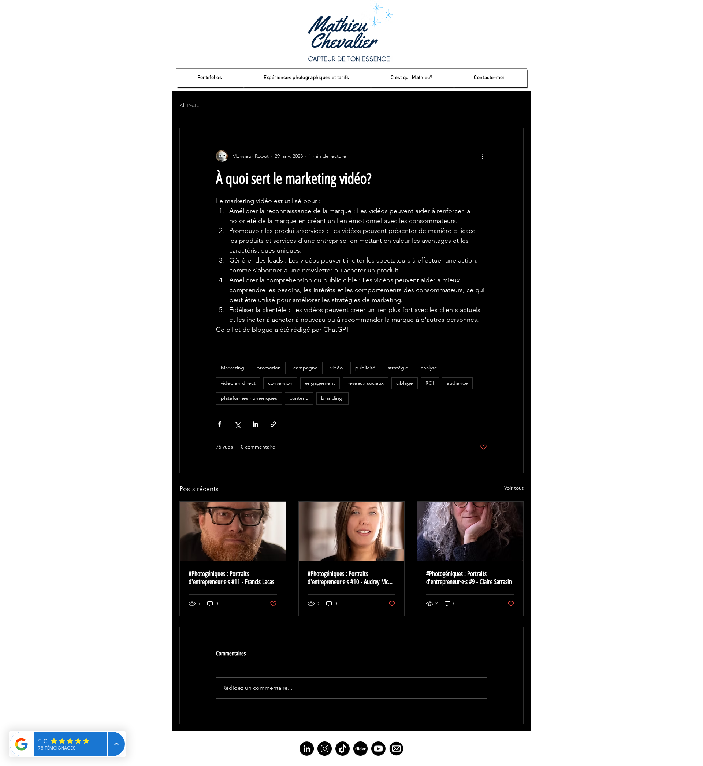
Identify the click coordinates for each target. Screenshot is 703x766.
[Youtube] (378, 748)
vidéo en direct (238, 383)
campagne (305, 367)
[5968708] (360, 748)
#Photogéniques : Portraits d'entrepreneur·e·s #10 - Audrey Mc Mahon (348, 578)
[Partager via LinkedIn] (255, 424)
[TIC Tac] (342, 748)
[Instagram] (324, 748)
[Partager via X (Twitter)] (237, 424)
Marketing (232, 367)
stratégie (398, 367)
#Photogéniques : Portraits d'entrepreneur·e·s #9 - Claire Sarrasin (469, 578)
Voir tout (514, 487)
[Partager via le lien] (273, 424)
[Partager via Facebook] (219, 424)
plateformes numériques (249, 398)
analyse (429, 367)
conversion (280, 383)
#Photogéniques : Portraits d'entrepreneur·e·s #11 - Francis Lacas (231, 578)
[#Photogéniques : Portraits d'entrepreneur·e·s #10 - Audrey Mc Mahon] (352, 531)
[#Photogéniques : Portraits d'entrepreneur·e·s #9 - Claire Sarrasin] (470, 531)
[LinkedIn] (307, 748)
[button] (209, 78)
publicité (365, 367)
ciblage (404, 383)
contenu (299, 398)
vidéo (336, 367)
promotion (269, 367)
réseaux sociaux (365, 383)
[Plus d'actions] (482, 156)
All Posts (189, 105)
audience (457, 383)
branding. (332, 398)
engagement (320, 383)
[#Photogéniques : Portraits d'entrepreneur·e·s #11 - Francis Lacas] (233, 531)
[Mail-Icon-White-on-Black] (396, 748)
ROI (429, 383)
